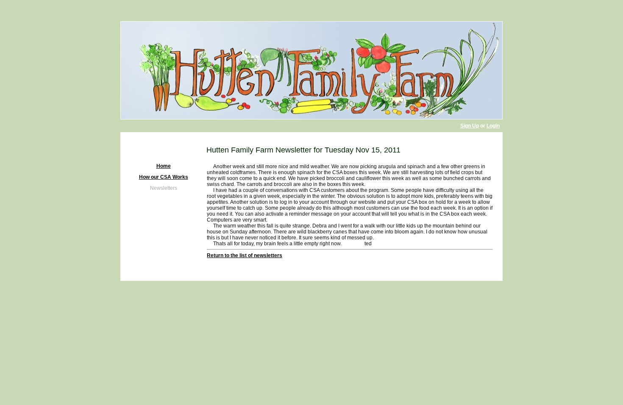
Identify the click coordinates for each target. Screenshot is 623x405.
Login (493, 126)
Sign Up (469, 126)
